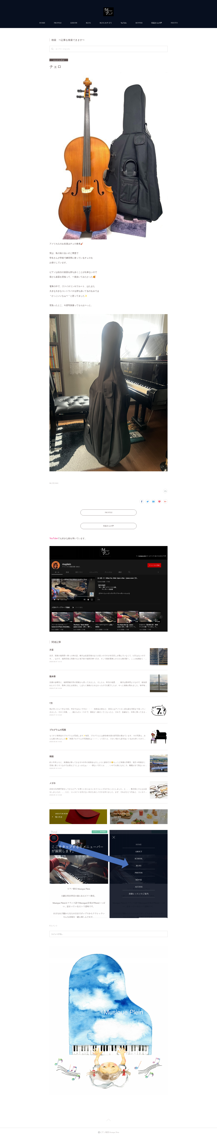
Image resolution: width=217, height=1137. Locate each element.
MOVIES (139, 23)
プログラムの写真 (57, 729)
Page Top (108, 1120)
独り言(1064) (53, 483)
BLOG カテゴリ (106, 23)
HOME (42, 23)
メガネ (52, 782)
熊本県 (52, 676)
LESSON (73, 23)
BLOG (88, 23)
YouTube (124, 23)
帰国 (51, 756)
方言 (51, 649)
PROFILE (57, 23)
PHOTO (174, 23)
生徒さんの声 (156, 23)
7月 (51, 702)
